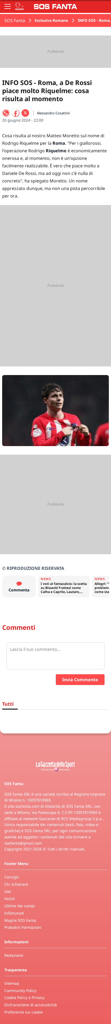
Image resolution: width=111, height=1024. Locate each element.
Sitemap (11, 983)
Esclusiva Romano (51, 20)
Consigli (11, 877)
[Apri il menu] (7, 6)
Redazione (13, 955)
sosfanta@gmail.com (23, 843)
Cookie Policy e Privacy (24, 997)
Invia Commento (80, 680)
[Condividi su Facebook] (15, 113)
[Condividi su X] (25, 113)
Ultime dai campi (19, 905)
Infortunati (14, 913)
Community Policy (20, 990)
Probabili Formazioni (22, 927)
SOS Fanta (14, 20)
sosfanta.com (27, 806)
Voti (7, 891)
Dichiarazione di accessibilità (30, 1004)
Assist (9, 898)
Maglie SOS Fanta (20, 920)
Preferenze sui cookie (23, 1012)
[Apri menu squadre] (19, 6)
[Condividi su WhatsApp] (6, 113)
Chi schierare (16, 884)
